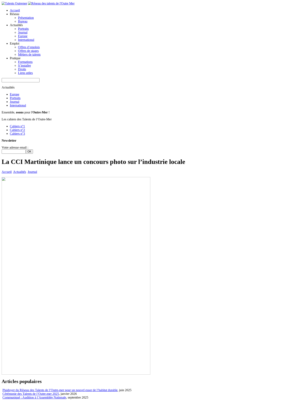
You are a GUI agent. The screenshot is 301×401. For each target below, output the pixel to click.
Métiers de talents (29, 54)
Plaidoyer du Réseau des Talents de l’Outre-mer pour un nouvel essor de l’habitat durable (60, 390)
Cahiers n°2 (17, 130)
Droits (22, 69)
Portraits (23, 28)
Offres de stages (28, 51)
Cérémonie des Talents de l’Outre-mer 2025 (30, 393)
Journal (22, 32)
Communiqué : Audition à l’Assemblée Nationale (34, 397)
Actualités (19, 172)
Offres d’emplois (29, 47)
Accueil (15, 10)
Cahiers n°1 (17, 126)
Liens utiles (25, 73)
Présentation (26, 17)
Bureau (22, 21)
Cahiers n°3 (17, 133)
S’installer (24, 65)
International (26, 39)
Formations (25, 62)
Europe (22, 36)
